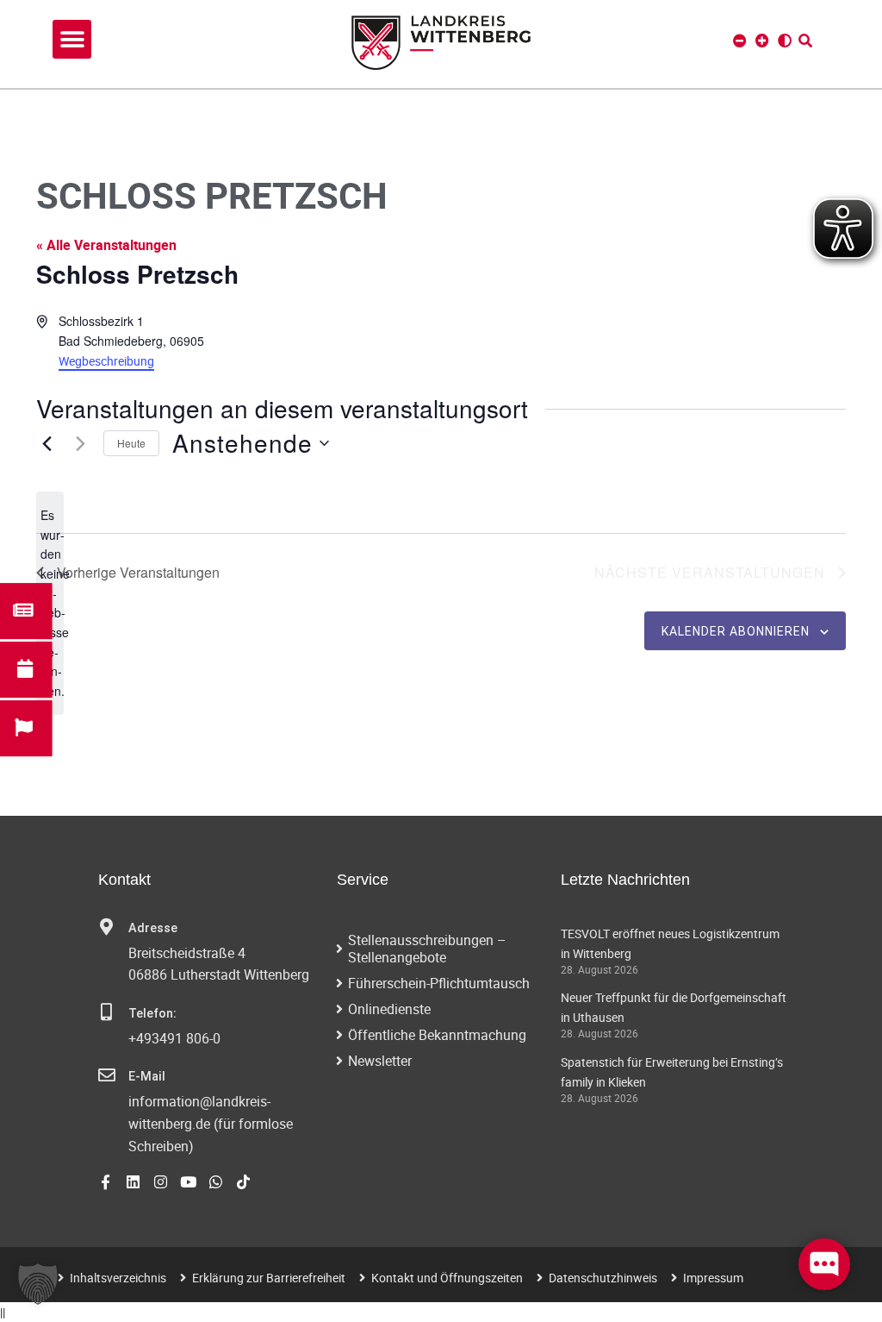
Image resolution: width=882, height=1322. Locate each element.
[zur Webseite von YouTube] (188, 1182)
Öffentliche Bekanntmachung (437, 1034)
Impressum (713, 1277)
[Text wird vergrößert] (762, 40)
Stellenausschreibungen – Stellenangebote (427, 948)
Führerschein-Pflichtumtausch (439, 983)
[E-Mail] (106, 1075)
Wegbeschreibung (106, 361)
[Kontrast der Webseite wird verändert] (785, 40)
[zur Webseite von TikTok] (243, 1182)
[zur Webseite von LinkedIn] (133, 1182)
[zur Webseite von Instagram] (160, 1182)
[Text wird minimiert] (740, 40)
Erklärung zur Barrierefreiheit (268, 1277)
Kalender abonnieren (736, 631)
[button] (72, 39)
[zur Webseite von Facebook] (105, 1182)
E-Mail (146, 1076)
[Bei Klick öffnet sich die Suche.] (805, 40)
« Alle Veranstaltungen (106, 244)
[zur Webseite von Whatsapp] (215, 1182)
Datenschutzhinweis (603, 1277)
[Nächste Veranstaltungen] (80, 443)
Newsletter (380, 1060)
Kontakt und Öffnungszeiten (447, 1277)
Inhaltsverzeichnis (118, 1277)
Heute (131, 442)
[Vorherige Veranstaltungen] (46, 443)
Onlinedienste (389, 1008)
